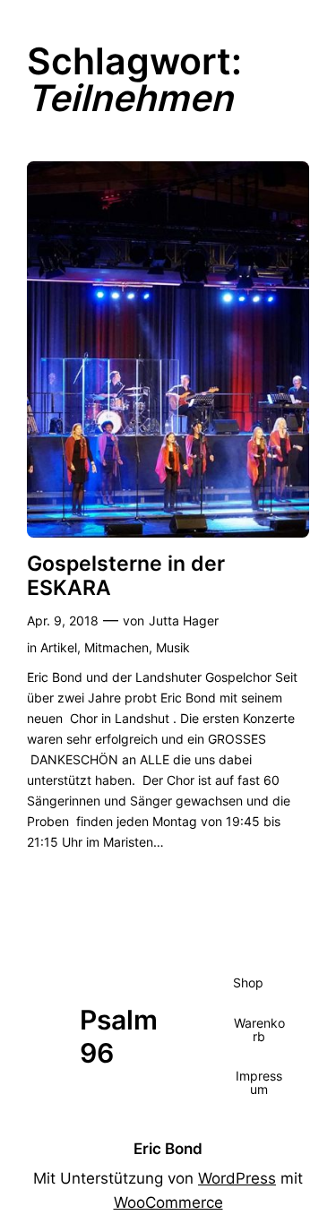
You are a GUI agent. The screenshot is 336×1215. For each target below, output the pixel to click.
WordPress (237, 1178)
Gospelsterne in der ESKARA (126, 575)
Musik (173, 647)
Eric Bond (168, 1149)
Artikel (58, 647)
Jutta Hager (184, 620)
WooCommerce (168, 1202)
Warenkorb (259, 1029)
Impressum (259, 1082)
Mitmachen (116, 647)
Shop (248, 982)
